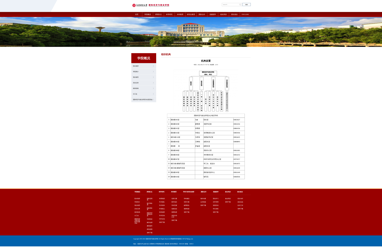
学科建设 (186, 198)
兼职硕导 (149, 226)
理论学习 (215, 198)
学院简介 (137, 202)
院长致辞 (137, 198)
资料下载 (149, 232)
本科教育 (180, 14)
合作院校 (203, 202)
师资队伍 (158, 14)
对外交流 (162, 219)
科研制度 (162, 198)
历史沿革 (137, 209)
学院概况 (147, 14)
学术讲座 (162, 205)
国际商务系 (149, 209)
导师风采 (149, 219)
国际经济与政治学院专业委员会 (137, 221)
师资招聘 (149, 229)
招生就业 (234, 14)
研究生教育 (191, 14)
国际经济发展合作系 (149, 214)
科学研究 (169, 14)
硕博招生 (186, 205)
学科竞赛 (174, 205)
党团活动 (215, 205)
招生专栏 (240, 198)
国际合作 (202, 14)
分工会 (136, 215)
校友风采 (223, 14)
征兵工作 (240, 205)
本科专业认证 (174, 216)
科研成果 (162, 212)
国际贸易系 (149, 199)
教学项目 (174, 202)
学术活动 (162, 215)
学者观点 (162, 209)
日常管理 (215, 202)
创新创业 (174, 209)
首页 (136, 14)
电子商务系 (149, 204)
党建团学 (213, 14)
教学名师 (149, 222)
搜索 (246, 4)
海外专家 (203, 198)
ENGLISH (245, 14)
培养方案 (174, 198)
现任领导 (137, 205)
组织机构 (137, 212)
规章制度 (174, 212)
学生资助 (215, 209)
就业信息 (240, 202)
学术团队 (162, 202)
